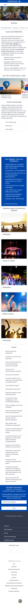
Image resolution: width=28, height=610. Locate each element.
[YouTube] (14, 551)
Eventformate (15, 27)
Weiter (14, 508)
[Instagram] (7, 551)
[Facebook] (20, 551)
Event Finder (22, 27)
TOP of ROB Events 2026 (6, 27)
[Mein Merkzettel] (13, 4)
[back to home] (14, 1)
